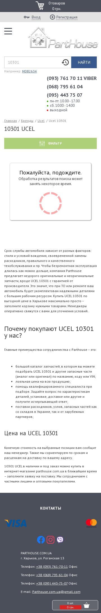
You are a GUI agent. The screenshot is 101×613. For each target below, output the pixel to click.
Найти (84, 62)
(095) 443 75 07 (64, 95)
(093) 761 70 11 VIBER (72, 78)
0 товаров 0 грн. (57, 6)
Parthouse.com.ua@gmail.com (56, 592)
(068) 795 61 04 (64, 86)
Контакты (50, 508)
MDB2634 (29, 71)
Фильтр (54, 143)
